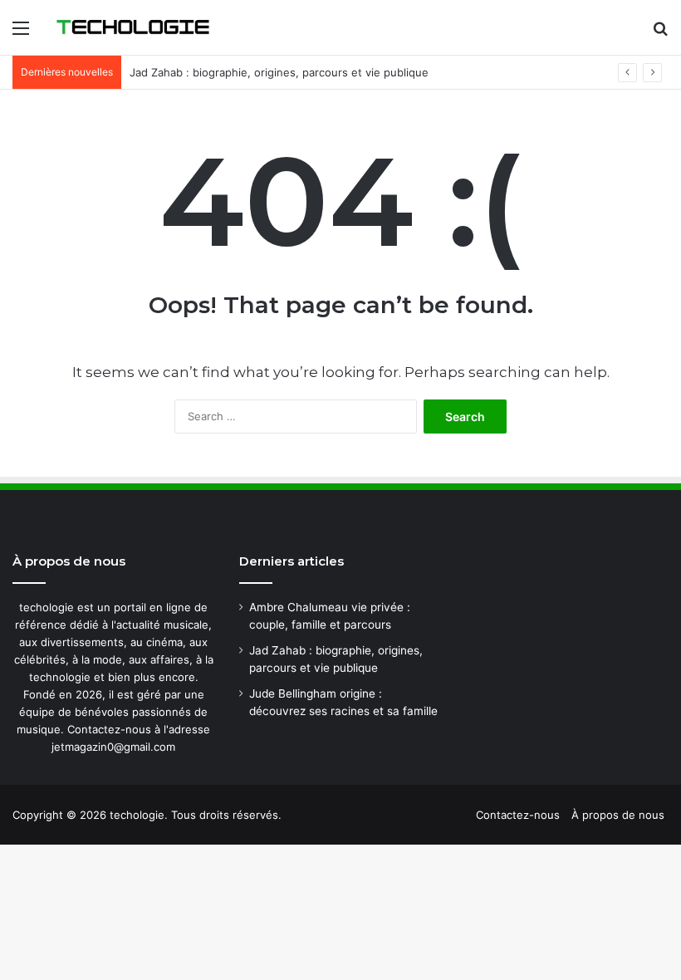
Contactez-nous (518, 814)
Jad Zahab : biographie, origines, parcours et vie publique (279, 72)
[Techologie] (133, 27)
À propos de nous (617, 814)
